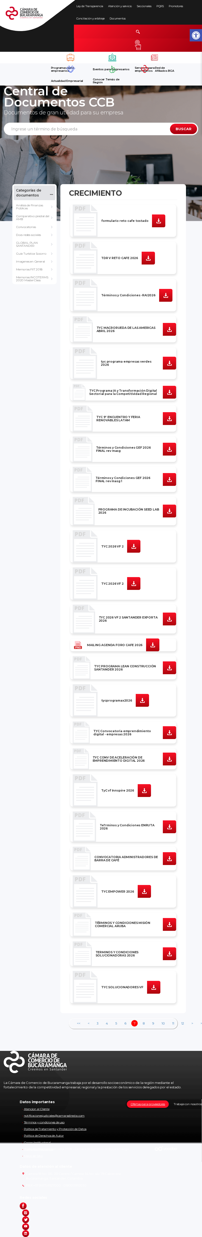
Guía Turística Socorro (31, 253)
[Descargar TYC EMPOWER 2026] (144, 891)
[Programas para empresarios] (71, 57)
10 (163, 1023)
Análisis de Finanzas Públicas (29, 206)
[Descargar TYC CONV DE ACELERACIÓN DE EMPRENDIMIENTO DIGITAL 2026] (169, 759)
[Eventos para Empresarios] (113, 57)
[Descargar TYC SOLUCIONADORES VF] (153, 987)
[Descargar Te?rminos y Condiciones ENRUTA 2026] (169, 826)
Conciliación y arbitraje (90, 18)
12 (182, 1023)
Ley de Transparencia (89, 6)
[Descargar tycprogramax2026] (142, 700)
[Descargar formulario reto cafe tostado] (158, 220)
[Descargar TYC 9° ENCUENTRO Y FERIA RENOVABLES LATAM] (169, 418)
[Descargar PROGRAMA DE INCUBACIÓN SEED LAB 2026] (169, 511)
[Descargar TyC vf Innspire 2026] (144, 790)
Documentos (118, 18)
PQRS (160, 6)
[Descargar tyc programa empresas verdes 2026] (169, 363)
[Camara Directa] (30, 16)
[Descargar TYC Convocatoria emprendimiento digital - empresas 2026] (169, 732)
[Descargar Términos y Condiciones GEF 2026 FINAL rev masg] (169, 449)
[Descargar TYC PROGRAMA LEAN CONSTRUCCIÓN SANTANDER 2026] (169, 667)
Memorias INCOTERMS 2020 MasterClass (32, 278)
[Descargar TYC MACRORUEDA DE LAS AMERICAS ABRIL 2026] (169, 329)
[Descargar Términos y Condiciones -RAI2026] (165, 295)
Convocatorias (26, 227)
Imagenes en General (30, 261)
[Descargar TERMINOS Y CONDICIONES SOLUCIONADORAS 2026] (169, 953)
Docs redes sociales (28, 235)
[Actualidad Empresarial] (71, 69)
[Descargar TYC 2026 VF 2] (133, 546)
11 (173, 1023)
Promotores (176, 6)
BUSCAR (183, 129)
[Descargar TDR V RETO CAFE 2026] (148, 257)
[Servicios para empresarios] (154, 57)
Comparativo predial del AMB (32, 217)
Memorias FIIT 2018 (29, 269)
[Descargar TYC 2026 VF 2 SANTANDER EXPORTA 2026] (169, 619)
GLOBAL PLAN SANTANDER (27, 244)
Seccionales (144, 6)
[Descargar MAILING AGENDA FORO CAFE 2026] (152, 644)
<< (78, 1023)
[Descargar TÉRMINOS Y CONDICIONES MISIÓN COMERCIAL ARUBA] (169, 924)
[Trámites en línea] (138, 45)
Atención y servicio (120, 6)
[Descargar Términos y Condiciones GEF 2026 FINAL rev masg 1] (169, 479)
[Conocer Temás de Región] (113, 69)
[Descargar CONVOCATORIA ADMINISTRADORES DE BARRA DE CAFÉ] (169, 858)
